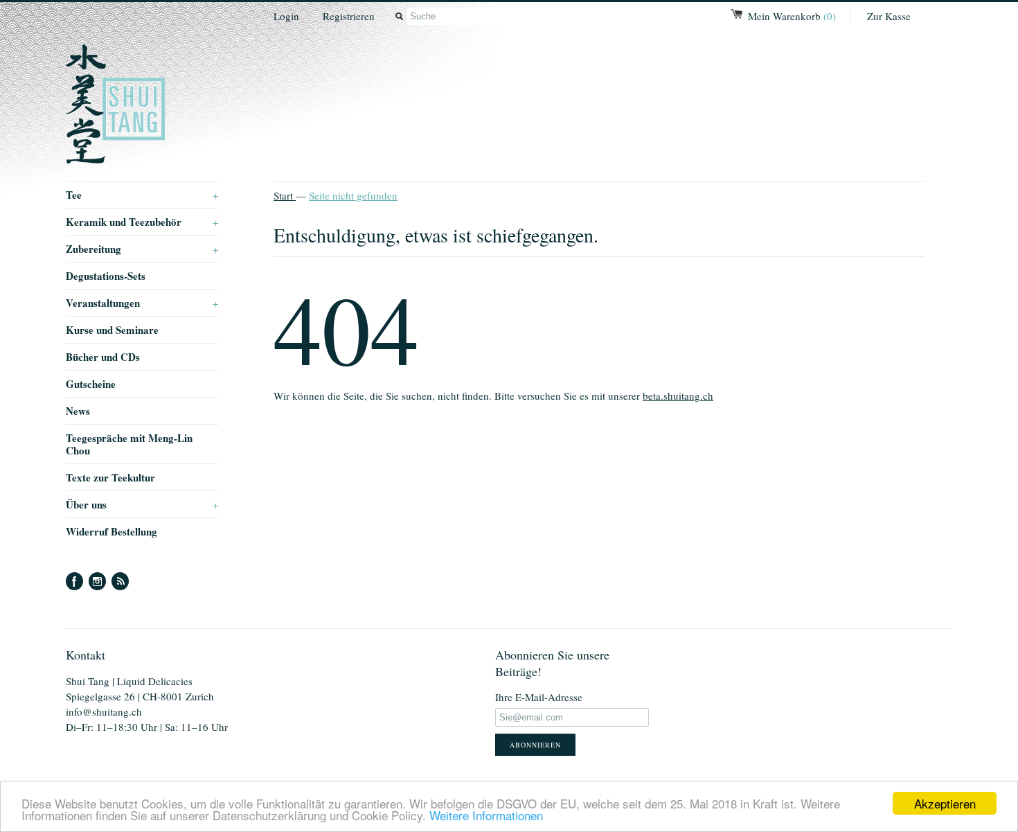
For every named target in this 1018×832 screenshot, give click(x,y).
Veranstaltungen (142, 302)
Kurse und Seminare (112, 329)
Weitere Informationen (486, 815)
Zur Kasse (889, 16)
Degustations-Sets (105, 275)
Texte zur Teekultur (110, 477)
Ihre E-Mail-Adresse (538, 697)
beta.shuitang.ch (678, 395)
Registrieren (349, 16)
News (78, 410)
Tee (142, 194)
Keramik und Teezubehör (142, 221)
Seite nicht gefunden (353, 195)
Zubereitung (142, 248)
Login (286, 16)
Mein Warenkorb (792, 16)
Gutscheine (91, 383)
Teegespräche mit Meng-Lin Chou (129, 444)
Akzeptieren (945, 803)
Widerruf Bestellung (111, 531)
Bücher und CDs (103, 356)
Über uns (142, 504)
